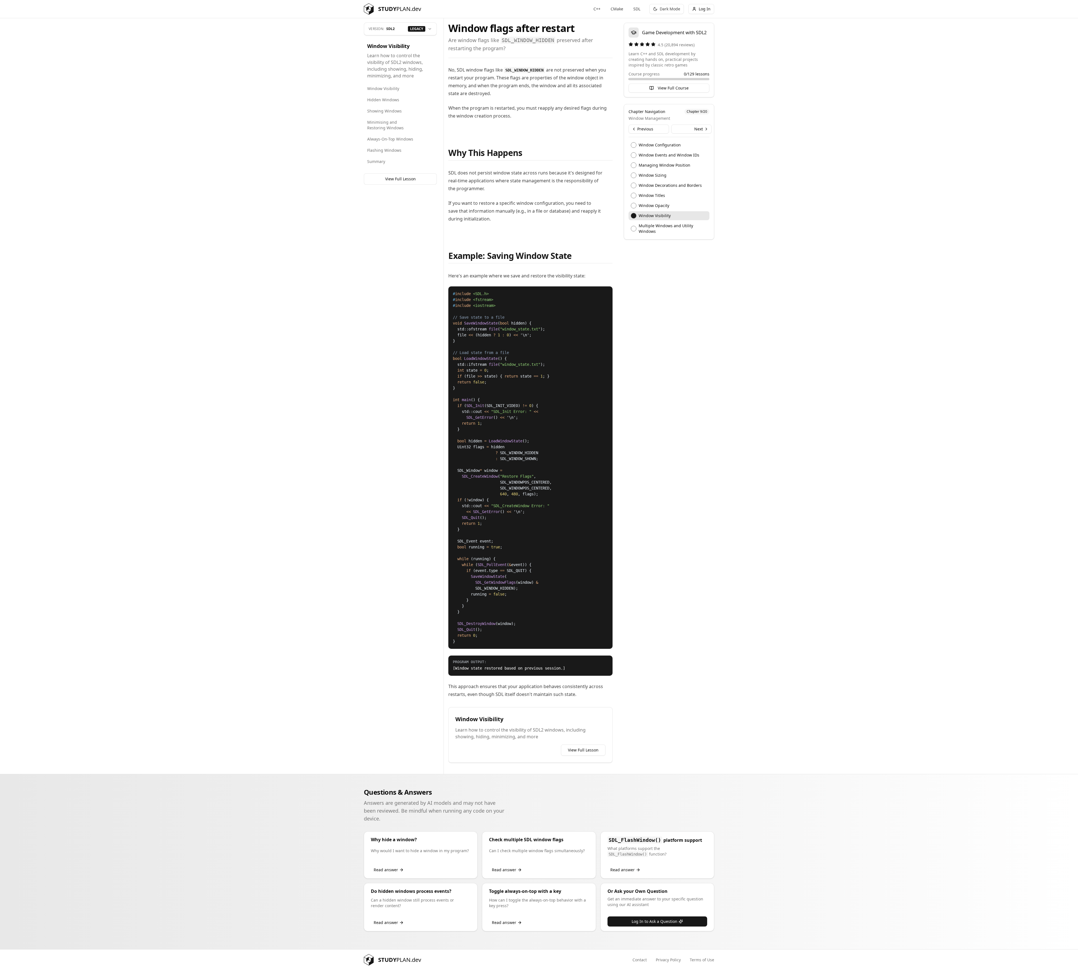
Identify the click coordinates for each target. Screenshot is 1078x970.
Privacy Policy (668, 959)
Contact (639, 959)
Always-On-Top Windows (390, 139)
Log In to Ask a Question (654, 921)
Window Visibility (383, 88)
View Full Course (673, 88)
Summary (376, 161)
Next (698, 129)
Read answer (386, 869)
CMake (617, 9)
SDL (636, 9)
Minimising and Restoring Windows (385, 124)
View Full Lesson (400, 178)
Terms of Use (702, 959)
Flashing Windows (384, 150)
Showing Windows (384, 111)
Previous (645, 129)
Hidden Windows (383, 99)
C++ (596, 9)
